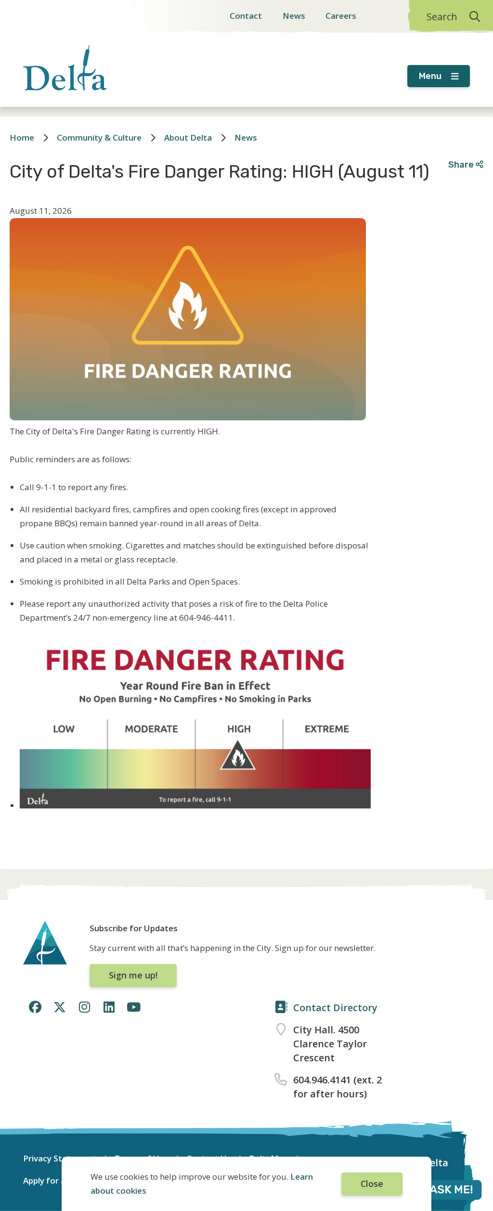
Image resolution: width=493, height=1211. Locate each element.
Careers (340, 15)
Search (442, 16)
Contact (246, 15)
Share (462, 164)
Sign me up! (133, 975)
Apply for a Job (51, 1180)
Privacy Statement (60, 1158)
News (294, 15)
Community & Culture (99, 137)
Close (372, 1183)
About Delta (188, 137)
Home (22, 137)
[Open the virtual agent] (440, 1191)
